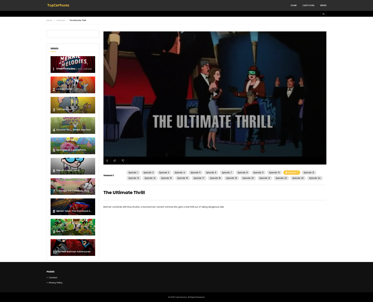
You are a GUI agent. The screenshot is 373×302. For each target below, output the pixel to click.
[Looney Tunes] (73, 85)
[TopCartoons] (58, 5)
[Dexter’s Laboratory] (73, 166)
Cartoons (308, 5)
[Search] (323, 14)
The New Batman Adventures (73, 251)
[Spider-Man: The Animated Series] (73, 206)
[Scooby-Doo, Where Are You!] (73, 125)
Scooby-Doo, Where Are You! (73, 129)
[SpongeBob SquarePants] (73, 145)
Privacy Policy (56, 282)
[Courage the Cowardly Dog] (73, 186)
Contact (53, 277)
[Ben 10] (73, 227)
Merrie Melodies (65, 68)
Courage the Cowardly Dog (72, 190)
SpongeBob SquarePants (71, 150)
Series (323, 5)
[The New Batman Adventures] (73, 247)
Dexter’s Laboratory (68, 170)
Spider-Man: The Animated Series (76, 211)
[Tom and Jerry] (73, 105)
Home (294, 5)
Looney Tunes (64, 89)
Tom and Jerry (65, 109)
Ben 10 (60, 231)
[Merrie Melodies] (73, 64)
